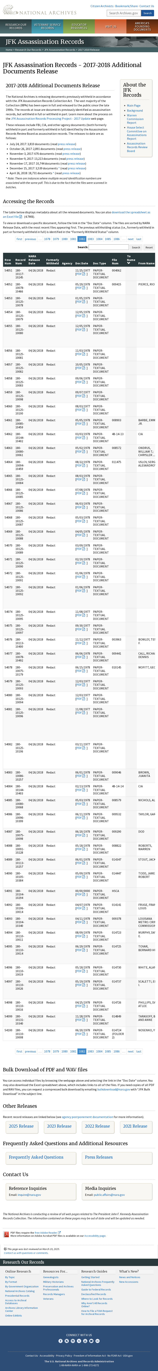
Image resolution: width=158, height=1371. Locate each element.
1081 (73, 239)
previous (30, 239)
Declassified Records (93, 1294)
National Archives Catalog (20, 1291)
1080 (64, 239)
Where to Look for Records (97, 1298)
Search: (83, 247)
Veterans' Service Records (47, 26)
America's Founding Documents (142, 26)
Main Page (133, 105)
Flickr (97, 1341)
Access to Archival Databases (15, 1302)
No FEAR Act (114, 1355)
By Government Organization (22, 1286)
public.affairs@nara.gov (109, 1195)
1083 (90, 239)
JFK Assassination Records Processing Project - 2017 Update (50, 118)
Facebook (60, 1341)
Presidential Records (17, 1295)
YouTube (85, 1341)
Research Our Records (15, 26)
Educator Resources (79, 26)
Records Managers (54, 1294)
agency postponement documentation (87, 1117)
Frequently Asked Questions (36, 1157)
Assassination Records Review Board (137, 147)
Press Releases (99, 1157)
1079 (56, 239)
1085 (108, 239)
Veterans (48, 1298)
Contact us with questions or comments (26, 1253)
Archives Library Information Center (21, 1309)
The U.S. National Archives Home (39, 9)
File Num (115, 261)
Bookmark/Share (126, 6)
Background (135, 110)
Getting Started (90, 1277)
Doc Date (81, 263)
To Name (131, 257)
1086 (116, 239)
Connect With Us (79, 1335)
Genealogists (51, 1277)
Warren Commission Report (135, 118)
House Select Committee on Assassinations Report (137, 132)
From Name (146, 263)
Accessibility (47, 1355)
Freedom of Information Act (90, 1355)
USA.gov (128, 1355)
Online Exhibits (13, 1315)
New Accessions (128, 1282)
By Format (11, 1282)
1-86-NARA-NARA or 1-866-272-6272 (79, 1365)
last (138, 239)
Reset (149, 247)
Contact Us (147, 6)
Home (9, 49)
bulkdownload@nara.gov (113, 1089)
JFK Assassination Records (59, 49)
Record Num (20, 261)
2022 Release (97, 1126)
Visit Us (110, 26)
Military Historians (53, 1282)
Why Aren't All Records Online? (94, 1304)
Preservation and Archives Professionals (58, 1288)
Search (148, 13)
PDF (79, 274)
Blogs (91, 1341)
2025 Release (21, 1126)
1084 (99, 239)
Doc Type (99, 263)
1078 (47, 239)
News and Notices (129, 1277)
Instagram (73, 1341)
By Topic (10, 1277)
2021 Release (135, 1126)
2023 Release (59, 1126)
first (19, 239)
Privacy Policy (64, 1355)
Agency (67, 263)
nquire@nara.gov (29, 1195)
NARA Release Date (34, 259)
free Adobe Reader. (46, 1232)
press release (66, 144)
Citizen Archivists (102, 6)
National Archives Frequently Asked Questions (97, 1283)
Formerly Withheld (52, 261)
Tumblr (79, 1341)
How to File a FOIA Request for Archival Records (97, 1312)
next (131, 239)
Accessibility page (95, 1235)
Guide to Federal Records (96, 1289)
